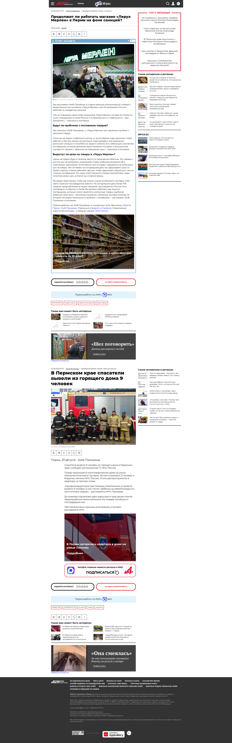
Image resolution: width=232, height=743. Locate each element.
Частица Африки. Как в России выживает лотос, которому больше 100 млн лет (164, 384)
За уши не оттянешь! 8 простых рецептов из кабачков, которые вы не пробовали (165, 80)
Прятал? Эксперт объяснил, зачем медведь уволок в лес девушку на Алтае (164, 115)
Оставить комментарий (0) (116, 282)
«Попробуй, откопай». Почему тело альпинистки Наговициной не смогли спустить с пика (164, 402)
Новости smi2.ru (60, 360)
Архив (63, 28)
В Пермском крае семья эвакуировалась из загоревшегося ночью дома (74, 637)
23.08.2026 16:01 (57, 369)
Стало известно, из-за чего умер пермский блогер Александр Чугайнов (159, 30)
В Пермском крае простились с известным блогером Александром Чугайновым (159, 41)
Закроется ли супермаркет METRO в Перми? (116, 316)
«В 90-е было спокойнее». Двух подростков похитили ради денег (164, 392)
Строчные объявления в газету (143, 684)
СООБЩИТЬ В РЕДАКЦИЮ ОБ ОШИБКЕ (84, 689)
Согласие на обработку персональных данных (86, 712)
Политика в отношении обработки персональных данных (90, 714)
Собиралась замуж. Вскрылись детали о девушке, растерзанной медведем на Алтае (163, 97)
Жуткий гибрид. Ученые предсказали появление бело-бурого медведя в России (165, 89)
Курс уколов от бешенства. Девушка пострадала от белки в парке (159, 52)
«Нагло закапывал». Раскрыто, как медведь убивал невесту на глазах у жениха (165, 375)
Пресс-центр (98, 681)
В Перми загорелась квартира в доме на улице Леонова (96, 546)
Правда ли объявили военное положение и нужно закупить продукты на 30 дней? (93, 254)
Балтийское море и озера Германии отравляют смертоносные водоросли (164, 165)
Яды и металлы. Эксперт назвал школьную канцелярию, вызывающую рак (163, 106)
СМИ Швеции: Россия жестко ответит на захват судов (161, 139)
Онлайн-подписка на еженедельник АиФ (87, 684)
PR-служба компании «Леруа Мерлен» (71, 100)
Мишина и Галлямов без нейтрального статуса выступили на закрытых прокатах (159, 63)
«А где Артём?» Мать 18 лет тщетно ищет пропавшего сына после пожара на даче (164, 124)
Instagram (95, 208)
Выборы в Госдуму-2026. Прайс (83, 686)
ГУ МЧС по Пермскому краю (63, 446)
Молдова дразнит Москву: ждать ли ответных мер (164, 174)
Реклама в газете (132, 681)
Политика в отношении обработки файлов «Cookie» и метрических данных (96, 716)
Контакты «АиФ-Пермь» (117, 684)
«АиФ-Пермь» (101, 211)
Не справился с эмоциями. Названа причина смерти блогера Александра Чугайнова (159, 20)
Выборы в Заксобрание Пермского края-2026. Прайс (121, 686)
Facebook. (107, 208)
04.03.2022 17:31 (57, 11)
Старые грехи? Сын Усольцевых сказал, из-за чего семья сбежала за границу (165, 411)
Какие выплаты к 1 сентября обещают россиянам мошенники (164, 156)
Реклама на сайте (114, 681)
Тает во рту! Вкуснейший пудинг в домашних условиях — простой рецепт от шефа (164, 419)
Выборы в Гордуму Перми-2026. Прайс (161, 686)
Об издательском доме (80, 681)
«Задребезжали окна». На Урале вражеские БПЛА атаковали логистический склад (118, 637)
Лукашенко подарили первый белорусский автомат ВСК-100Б (162, 148)
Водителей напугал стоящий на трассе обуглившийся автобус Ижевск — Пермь (118, 628)
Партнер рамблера (93, 733)
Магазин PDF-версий (151, 681)
